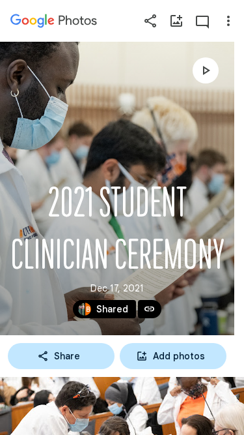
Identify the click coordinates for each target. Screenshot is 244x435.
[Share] (150, 21)
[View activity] (202, 21)
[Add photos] (176, 21)
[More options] (228, 21)
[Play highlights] (205, 70)
